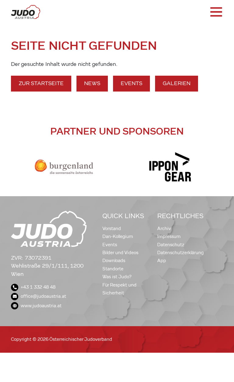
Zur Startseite (41, 83)
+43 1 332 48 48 (38, 287)
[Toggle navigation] (215, 12)
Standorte (112, 269)
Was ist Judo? (117, 276)
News (92, 83)
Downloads (113, 260)
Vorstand (111, 228)
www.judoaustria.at (41, 305)
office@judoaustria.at (43, 296)
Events (131, 83)
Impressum (169, 236)
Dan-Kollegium (117, 236)
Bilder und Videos (120, 252)
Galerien (176, 83)
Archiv (164, 228)
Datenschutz (170, 244)
